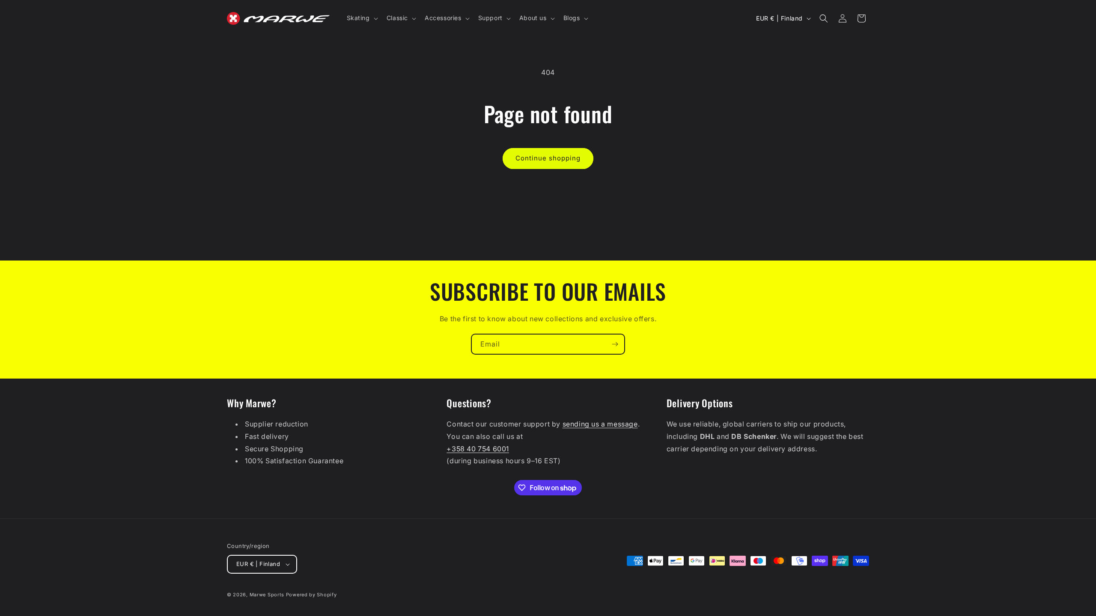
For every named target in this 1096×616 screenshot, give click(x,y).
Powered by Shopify (311, 595)
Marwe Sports (267, 595)
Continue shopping (548, 158)
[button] (361, 18)
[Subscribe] (614, 344)
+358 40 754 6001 (478, 448)
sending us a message (600, 424)
